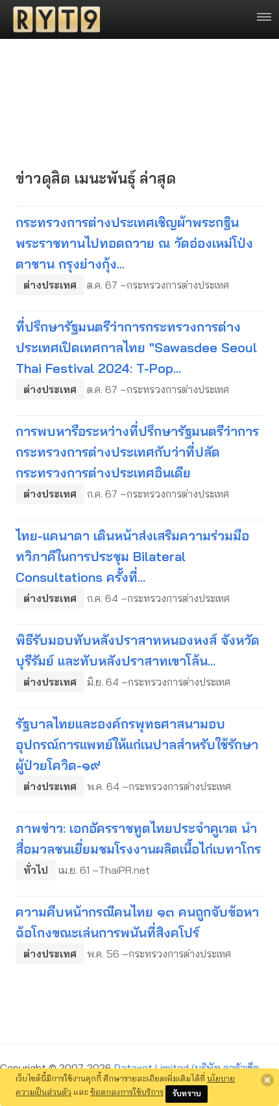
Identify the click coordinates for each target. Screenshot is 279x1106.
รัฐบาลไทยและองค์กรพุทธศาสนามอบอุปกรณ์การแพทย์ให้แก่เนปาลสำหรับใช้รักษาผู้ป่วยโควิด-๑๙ (137, 744)
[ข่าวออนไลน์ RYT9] (52, 19)
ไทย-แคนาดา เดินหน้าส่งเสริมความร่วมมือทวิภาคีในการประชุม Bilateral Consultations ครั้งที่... (132, 556)
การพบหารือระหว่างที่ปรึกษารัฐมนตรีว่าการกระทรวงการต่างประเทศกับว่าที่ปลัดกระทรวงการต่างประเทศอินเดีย (137, 452)
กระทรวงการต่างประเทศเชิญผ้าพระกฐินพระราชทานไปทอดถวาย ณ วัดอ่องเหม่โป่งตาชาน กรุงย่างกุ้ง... (134, 243)
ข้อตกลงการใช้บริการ (127, 1092)
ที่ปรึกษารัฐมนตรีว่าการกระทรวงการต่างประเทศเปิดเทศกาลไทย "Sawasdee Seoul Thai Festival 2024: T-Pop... (136, 347)
